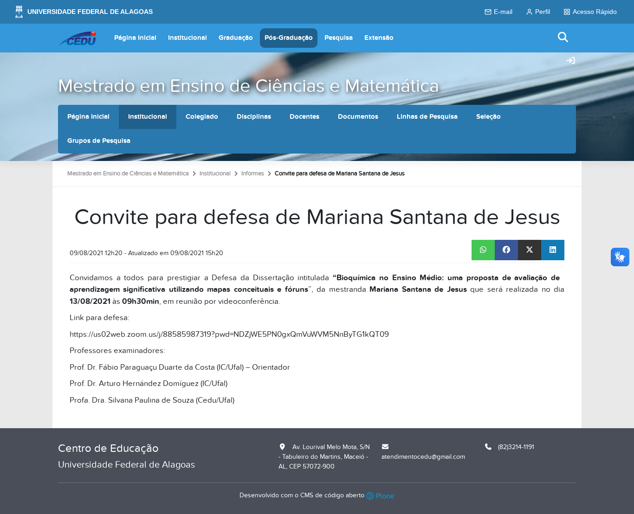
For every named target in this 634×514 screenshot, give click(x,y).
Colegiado (202, 116)
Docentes (304, 116)
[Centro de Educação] (77, 38)
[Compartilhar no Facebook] (506, 250)
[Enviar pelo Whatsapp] (483, 250)
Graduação (236, 37)
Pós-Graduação (289, 37)
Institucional (187, 37)
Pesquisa (338, 37)
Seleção (488, 116)
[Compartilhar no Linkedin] (552, 250)
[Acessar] (571, 61)
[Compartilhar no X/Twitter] (529, 250)
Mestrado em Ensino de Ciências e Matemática (248, 86)
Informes (252, 173)
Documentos (358, 116)
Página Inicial (135, 37)
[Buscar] (563, 38)
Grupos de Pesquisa (98, 140)
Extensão (379, 37)
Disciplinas (254, 116)
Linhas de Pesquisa (427, 116)
